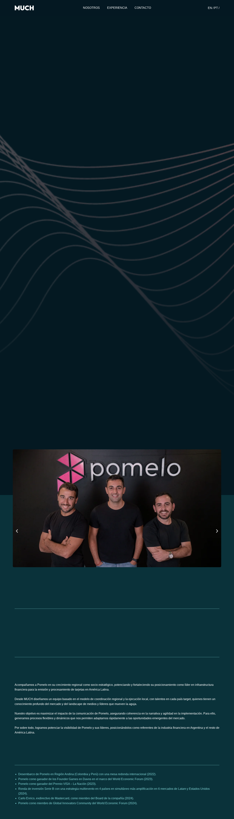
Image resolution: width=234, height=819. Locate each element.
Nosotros (91, 7)
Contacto (143, 7)
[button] (17, 531)
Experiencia (117, 7)
